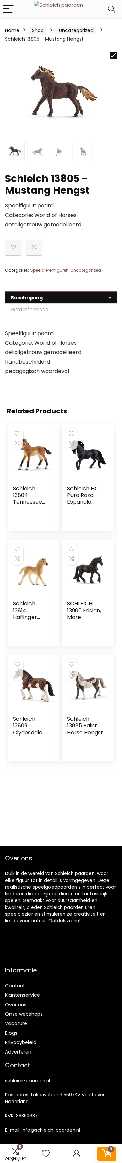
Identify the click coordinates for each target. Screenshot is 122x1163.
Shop (38, 30)
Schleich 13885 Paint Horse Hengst (85, 725)
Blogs (11, 1033)
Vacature (16, 1023)
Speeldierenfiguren (49, 270)
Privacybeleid (20, 1042)
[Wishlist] (46, 1153)
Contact (15, 985)
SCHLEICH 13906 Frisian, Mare (84, 610)
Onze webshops (24, 1014)
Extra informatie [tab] (29, 309)
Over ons (15, 1004)
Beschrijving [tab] (27, 297)
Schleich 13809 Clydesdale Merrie (27, 729)
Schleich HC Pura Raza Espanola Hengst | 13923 (83, 502)
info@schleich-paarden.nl (51, 1130)
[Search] (111, 9)
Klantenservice (22, 995)
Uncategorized (76, 30)
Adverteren (18, 1051)
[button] (113, 55)
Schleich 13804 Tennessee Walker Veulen (27, 502)
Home (12, 30)
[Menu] (8, 9)
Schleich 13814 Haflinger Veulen (25, 614)
